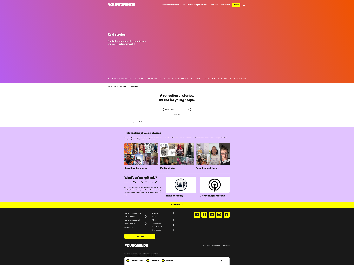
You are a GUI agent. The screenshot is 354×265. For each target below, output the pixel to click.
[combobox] (177, 109)
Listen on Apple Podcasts (212, 195)
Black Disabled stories (135, 168)
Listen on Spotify (174, 195)
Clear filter (177, 114)
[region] (177, 156)
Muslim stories (167, 168)
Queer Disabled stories (207, 168)
